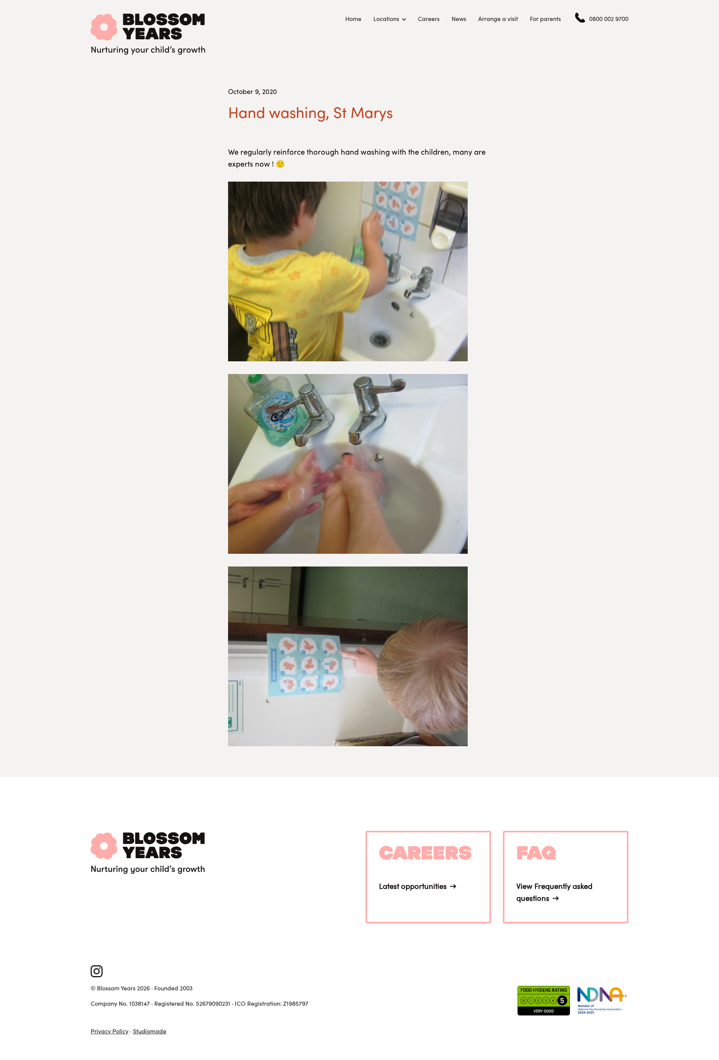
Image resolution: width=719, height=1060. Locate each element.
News (459, 18)
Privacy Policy (109, 1031)
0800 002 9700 (608, 19)
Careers (429, 18)
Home (353, 18)
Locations (386, 19)
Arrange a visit (498, 18)
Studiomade (149, 1031)
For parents (545, 18)
